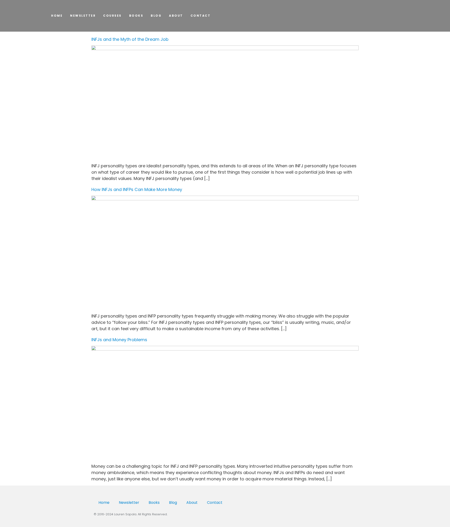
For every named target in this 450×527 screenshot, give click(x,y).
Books (136, 16)
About (176, 16)
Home (103, 502)
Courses (112, 16)
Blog (156, 16)
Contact (201, 16)
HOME (57, 16)
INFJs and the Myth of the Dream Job (130, 39)
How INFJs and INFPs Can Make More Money (136, 189)
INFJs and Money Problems (119, 340)
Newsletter (83, 16)
